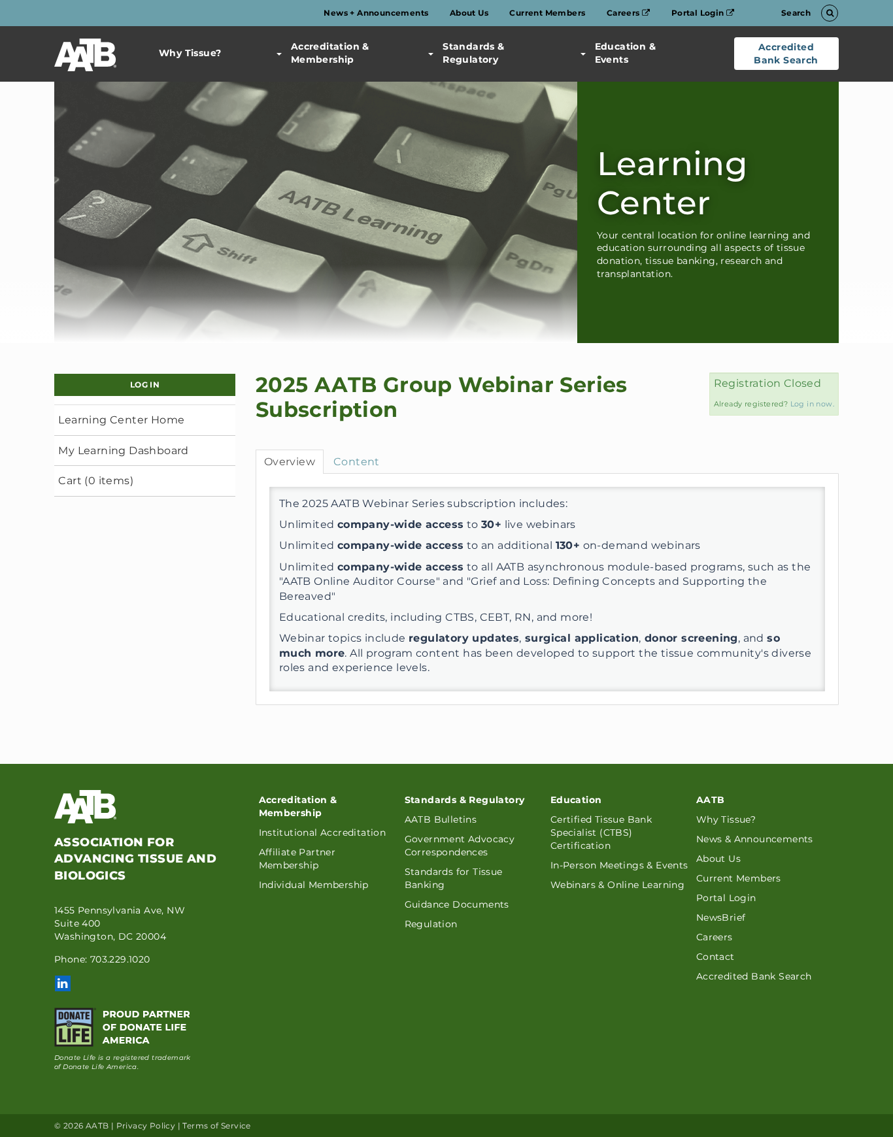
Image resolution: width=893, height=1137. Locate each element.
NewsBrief (721, 917)
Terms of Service (216, 1125)
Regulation (431, 924)
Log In (145, 384)
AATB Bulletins (441, 819)
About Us (469, 13)
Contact (715, 957)
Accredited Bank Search (786, 53)
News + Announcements (376, 13)
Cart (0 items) (95, 480)
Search (797, 13)
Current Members (547, 13)
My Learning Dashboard (123, 450)
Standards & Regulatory (473, 53)
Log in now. (812, 403)
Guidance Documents (457, 904)
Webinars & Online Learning (617, 885)
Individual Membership (314, 885)
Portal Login (698, 13)
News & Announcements (754, 839)
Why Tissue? (190, 53)
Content (356, 461)
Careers (624, 13)
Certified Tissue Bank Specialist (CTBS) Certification (601, 832)
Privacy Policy (146, 1125)
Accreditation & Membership (330, 53)
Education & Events (625, 53)
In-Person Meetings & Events (619, 865)
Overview (289, 461)
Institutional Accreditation (322, 832)
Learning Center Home (121, 420)
